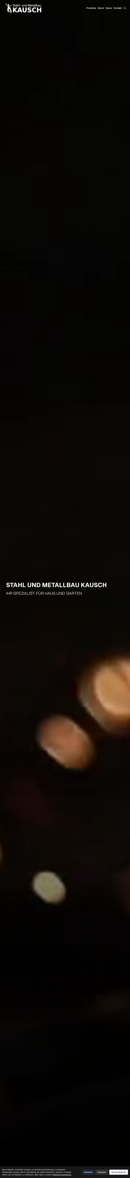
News (109, 8)
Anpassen (102, 1172)
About (101, 8)
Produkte (91, 8)
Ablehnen (88, 1172)
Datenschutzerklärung (62, 1175)
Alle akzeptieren (118, 1172)
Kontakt (117, 8)
